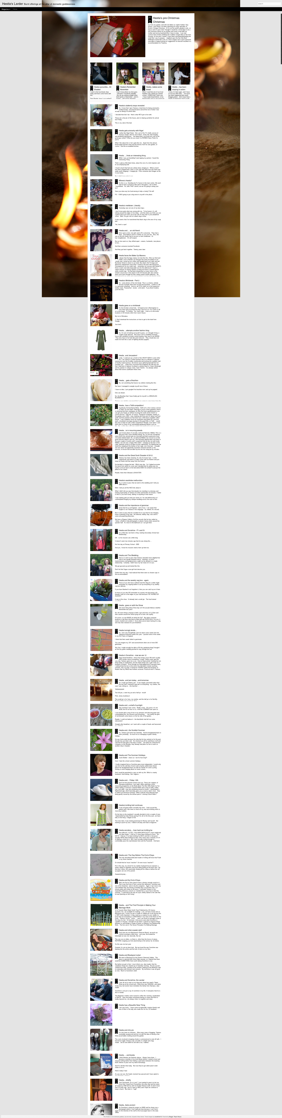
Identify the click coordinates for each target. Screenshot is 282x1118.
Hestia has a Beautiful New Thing (132, 1005)
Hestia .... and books (127, 1055)
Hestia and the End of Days (129, 880)
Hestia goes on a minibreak (129, 305)
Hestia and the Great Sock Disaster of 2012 (136, 455)
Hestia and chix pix (126, 1030)
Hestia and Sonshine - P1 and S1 (132, 530)
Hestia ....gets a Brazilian (128, 380)
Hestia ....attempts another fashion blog (134, 330)
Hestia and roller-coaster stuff (130, 930)
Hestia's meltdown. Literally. (130, 205)
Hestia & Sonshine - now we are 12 (132, 655)
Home (15, 9)
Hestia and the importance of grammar (134, 505)
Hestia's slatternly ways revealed (131, 105)
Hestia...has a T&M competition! (131, 405)
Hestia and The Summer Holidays (132, 755)
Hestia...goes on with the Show (131, 605)
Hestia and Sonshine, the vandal (131, 980)
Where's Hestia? (125, 180)
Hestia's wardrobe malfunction (130, 480)
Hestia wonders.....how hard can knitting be (135, 830)
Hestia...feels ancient (127, 1105)
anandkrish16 (158, 1116)
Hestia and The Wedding (128, 555)
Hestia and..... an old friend (129, 230)
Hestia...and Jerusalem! (128, 355)
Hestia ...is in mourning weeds (130, 430)
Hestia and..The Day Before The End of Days (136, 855)
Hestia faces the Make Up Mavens (132, 255)
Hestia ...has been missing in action (179, 88)
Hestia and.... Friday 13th (128, 780)
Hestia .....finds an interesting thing (132, 155)
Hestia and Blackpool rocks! (130, 955)
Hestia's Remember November (128, 88)
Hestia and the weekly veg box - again (134, 580)
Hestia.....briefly (125, 1080)
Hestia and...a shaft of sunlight (130, 705)
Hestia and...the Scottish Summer (132, 730)
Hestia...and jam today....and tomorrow (134, 680)
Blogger (171, 1116)
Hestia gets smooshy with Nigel (131, 130)
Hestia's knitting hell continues (131, 805)
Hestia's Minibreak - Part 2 (129, 280)
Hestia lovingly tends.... (128, 630)
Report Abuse (177, 1116)
